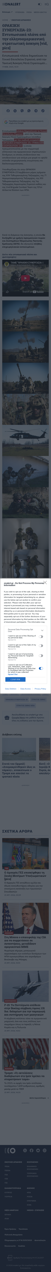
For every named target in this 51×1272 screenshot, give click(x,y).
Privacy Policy (40, 689)
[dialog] (25, 636)
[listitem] (25, 630)
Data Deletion (10, 689)
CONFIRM (15, 679)
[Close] (45, 583)
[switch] (41, 636)
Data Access (25, 689)
